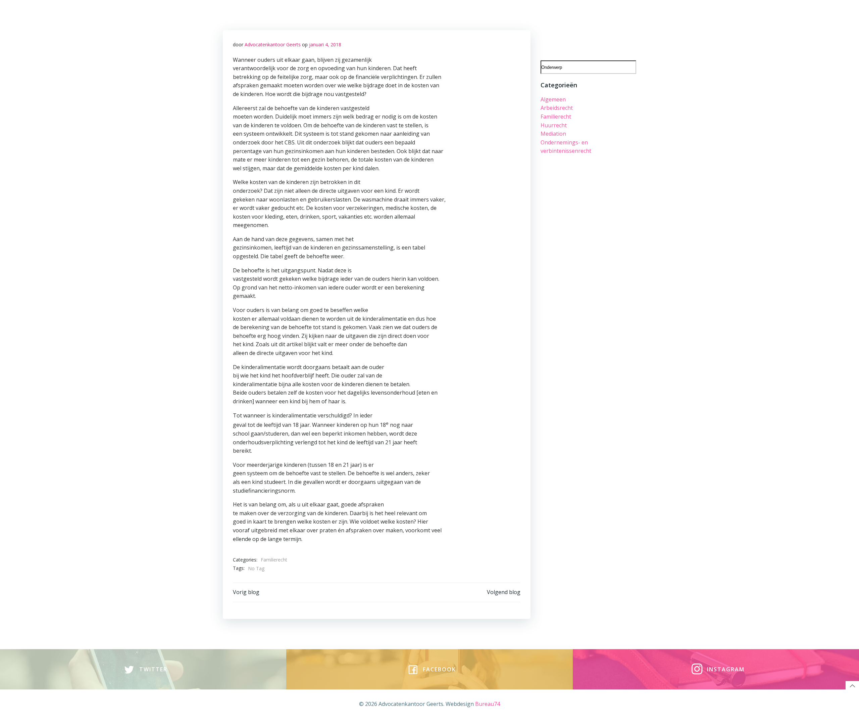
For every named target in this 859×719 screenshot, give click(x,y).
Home (275, 14)
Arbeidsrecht (557, 107)
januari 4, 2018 (325, 44)
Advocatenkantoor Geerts (273, 44)
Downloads (579, 14)
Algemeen (553, 99)
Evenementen (586, 29)
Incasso (622, 29)
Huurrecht (554, 125)
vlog (423, 14)
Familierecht (274, 559)
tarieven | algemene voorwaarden (510, 14)
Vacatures (377, 14)
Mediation (553, 133)
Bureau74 (487, 704)
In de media (617, 14)
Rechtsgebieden (312, 14)
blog (404, 14)
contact (447, 14)
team (348, 14)
